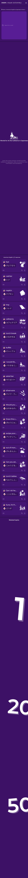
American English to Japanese (13, 9)
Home (4, 9)
